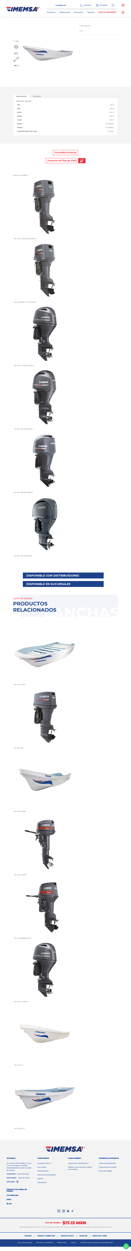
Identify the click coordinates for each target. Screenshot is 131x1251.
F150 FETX (23, 429)
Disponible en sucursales (48, 584)
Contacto (87, 5)
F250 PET (23, 556)
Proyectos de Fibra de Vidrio (62, 160)
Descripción (37, 96)
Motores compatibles (20, 175)
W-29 (81, 31)
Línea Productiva (85, 26)
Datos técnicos (21, 96)
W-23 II (22, 1128)
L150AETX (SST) (25, 239)
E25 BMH (23, 875)
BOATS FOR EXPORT (108, 12)
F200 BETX (23, 492)
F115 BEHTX (24, 365)
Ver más (17, 239)
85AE (21, 748)
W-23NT (22, 684)
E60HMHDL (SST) (25, 938)
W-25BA (22, 811)
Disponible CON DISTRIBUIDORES (52, 575)
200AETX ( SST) (25, 302)
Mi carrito (103, 5)
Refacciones (65, 12)
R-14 (21, 1065)
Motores (33, 239)
